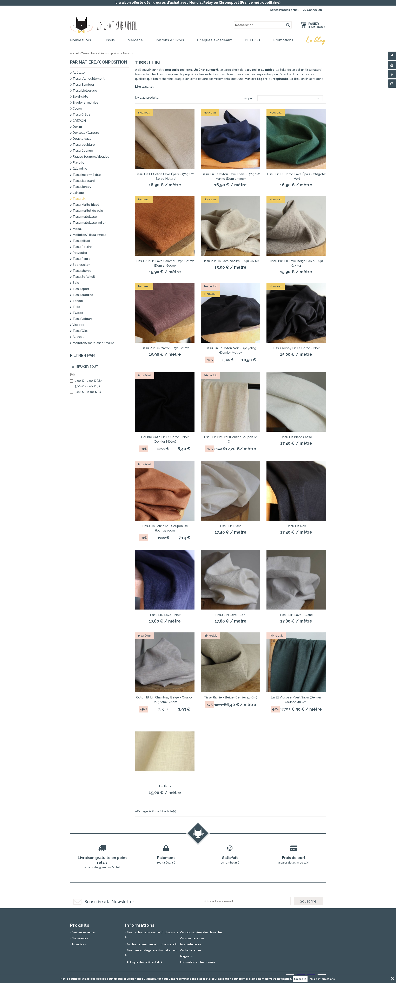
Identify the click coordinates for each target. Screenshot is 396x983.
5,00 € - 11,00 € (88, 391)
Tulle (76, 307)
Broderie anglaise (85, 102)
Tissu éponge (82, 150)
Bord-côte (80, 96)
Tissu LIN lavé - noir (164, 615)
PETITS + (252, 40)
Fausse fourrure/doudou (91, 156)
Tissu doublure (83, 145)
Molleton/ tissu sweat (89, 235)
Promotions (283, 40)
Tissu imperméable (86, 175)
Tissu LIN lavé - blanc (296, 615)
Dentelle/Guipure (85, 133)
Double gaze (82, 139)
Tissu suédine (82, 295)
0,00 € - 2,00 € (88, 380)
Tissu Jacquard (83, 181)
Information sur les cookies (197, 962)
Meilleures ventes (83, 932)
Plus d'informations (322, 979)
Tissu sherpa (81, 271)
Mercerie (135, 40)
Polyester (79, 253)
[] (288, 25)
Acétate (78, 72)
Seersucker (81, 265)
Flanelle (78, 162)
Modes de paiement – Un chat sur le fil (152, 944)
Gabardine (79, 168)
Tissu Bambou (83, 84)
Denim (77, 127)
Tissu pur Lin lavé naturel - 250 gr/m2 (230, 261)
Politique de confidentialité (144, 962)
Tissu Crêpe (81, 114)
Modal (77, 229)
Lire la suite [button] (144, 86)
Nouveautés (80, 40)
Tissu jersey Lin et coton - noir (296, 348)
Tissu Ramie (81, 259)
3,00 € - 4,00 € (87, 386)
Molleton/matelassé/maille (93, 343)
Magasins (186, 956)
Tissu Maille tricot (85, 205)
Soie (75, 283)
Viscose (78, 325)
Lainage (78, 193)
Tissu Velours (82, 319)
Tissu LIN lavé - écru (230, 615)
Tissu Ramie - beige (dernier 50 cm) (230, 697)
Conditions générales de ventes (201, 932)
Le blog (316, 40)
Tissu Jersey (81, 187)
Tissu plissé (81, 241)
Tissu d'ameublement (88, 78)
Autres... (78, 337)
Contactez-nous (190, 950)
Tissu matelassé (84, 217)
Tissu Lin (79, 199)
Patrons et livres (170, 40)
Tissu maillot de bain (87, 211)
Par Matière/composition (98, 62)
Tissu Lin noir (296, 526)
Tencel (77, 301)
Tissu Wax (80, 331)
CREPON (79, 121)
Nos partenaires (190, 944)
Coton (77, 108)
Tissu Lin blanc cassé (296, 437)
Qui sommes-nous (192, 938)
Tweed (77, 313)
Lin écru (165, 786)
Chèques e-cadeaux (214, 40)
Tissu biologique (84, 90)
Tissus (109, 40)
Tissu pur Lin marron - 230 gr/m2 (165, 348)
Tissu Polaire (82, 247)
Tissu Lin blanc (230, 526)
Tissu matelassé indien (89, 222)
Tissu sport (80, 289)
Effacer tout (84, 367)
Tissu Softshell (83, 277)
